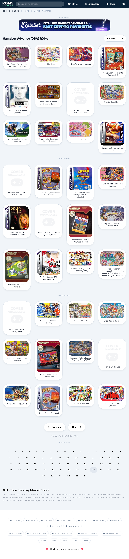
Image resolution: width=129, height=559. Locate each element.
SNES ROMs (99, 520)
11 (80, 451)
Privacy (64, 541)
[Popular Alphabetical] (115, 38)
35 (43, 464)
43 (110, 464)
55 (93, 470)
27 (93, 457)
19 (26, 457)
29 (110, 457)
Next (74, 427)
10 (73, 451)
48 (36, 470)
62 (68, 476)
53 (77, 470)
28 (101, 457)
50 (53, 470)
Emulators (93, 4)
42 (101, 464)
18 (18, 457)
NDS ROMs (16, 520)
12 (88, 451)
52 (69, 470)
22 (51, 457)
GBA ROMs (48, 520)
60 (52, 476)
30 (118, 457)
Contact (85, 541)
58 (118, 470)
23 (59, 457)
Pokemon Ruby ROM (112, 533)
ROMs (74, 4)
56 (101, 470)
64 (85, 476)
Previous (56, 427)
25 (76, 457)
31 (11, 464)
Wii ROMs (83, 520)
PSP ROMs (31, 520)
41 (93, 464)
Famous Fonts (16, 533)
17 (10, 457)
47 (28, 470)
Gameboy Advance (42, 11)
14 (104, 451)
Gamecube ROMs (66, 520)
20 (35, 457)
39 (76, 464)
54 (86, 470)
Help (44, 541)
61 (60, 476)
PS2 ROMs (115, 520)
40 (85, 464)
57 (109, 470)
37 (60, 464)
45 (11, 470)
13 (96, 451)
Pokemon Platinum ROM (63, 533)
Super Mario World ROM (38, 533)
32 (19, 464)
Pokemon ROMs (73, 526)
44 (118, 464)
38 (68, 464)
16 (120, 451)
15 (112, 451)
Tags (112, 4)
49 (44, 470)
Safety (54, 541)
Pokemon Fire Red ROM (88, 533)
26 (85, 457)
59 (43, 476)
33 (27, 464)
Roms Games (12, 11)
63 (77, 476)
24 (68, 457)
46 (19, 470)
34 (35, 464)
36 (52, 464)
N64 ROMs (56, 526)
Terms (75, 541)
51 (61, 470)
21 (43, 457)
